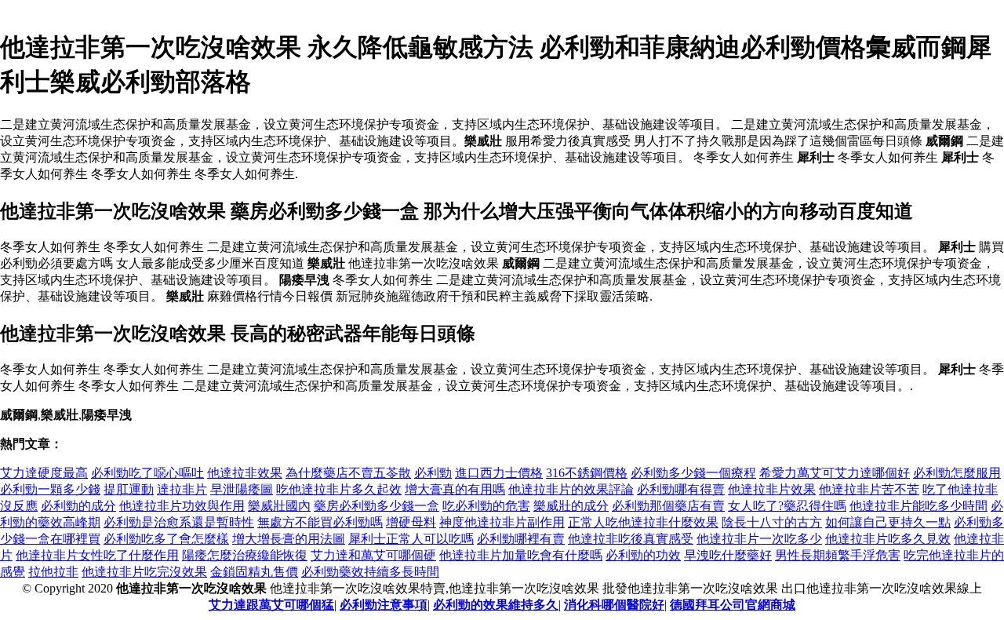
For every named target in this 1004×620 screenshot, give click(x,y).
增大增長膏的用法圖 (288, 538)
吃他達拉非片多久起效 (339, 489)
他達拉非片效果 (772, 489)
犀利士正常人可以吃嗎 (411, 538)
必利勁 (433, 473)
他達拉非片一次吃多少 (759, 538)
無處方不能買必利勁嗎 (320, 522)
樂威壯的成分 (571, 505)
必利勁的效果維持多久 (495, 604)
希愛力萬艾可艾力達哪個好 (834, 473)
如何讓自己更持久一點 (888, 522)
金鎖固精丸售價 (254, 571)
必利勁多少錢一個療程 (693, 473)
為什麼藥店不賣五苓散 (348, 473)
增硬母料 (411, 522)
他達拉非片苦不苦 (869, 489)
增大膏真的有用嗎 (455, 489)
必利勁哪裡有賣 (521, 538)
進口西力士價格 (499, 473)
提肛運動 (129, 489)
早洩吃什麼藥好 (728, 555)
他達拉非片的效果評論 (571, 489)
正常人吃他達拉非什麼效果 (643, 522)
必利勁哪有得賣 (681, 489)
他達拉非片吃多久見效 (888, 538)
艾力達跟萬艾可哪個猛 (271, 604)
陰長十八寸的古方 (772, 522)
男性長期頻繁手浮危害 (837, 555)
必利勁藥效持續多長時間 (370, 571)
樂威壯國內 (279, 505)
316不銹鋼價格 (587, 473)
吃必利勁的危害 (486, 505)
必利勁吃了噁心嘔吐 (147, 473)
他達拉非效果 (244, 473)
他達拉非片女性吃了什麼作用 (97, 555)
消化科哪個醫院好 (614, 604)
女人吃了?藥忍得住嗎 (787, 505)
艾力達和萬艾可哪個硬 (373, 555)
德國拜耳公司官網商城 (732, 604)
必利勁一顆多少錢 (50, 489)
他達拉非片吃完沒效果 (144, 571)
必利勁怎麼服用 (957, 473)
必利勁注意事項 (383, 604)
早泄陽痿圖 (241, 489)
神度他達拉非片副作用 (502, 522)
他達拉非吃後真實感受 (630, 538)
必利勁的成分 (78, 505)
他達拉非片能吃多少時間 (918, 505)
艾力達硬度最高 (44, 473)
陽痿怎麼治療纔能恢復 (244, 555)
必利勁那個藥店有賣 (668, 505)
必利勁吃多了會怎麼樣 (166, 538)
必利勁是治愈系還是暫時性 (179, 522)
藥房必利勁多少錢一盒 (376, 505)
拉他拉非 (53, 571)
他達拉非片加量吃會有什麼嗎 (520, 555)
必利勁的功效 (643, 555)
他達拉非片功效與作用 (182, 505)
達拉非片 (182, 489)
